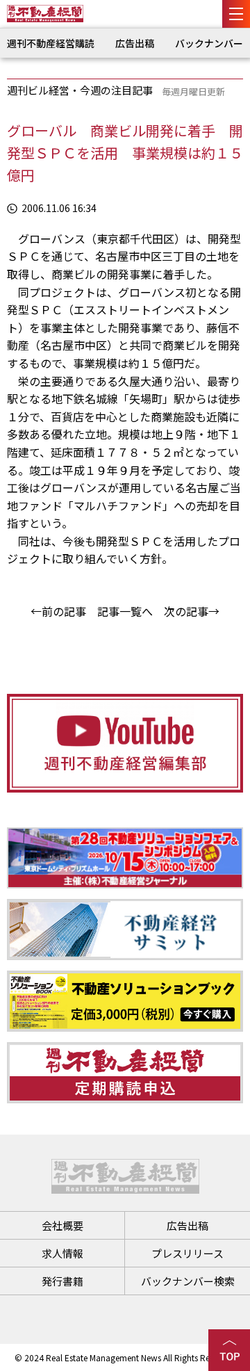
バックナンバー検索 (188, 1281)
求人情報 (62, 1253)
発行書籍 (62, 1281)
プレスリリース (187, 1253)
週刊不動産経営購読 (50, 43)
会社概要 (62, 1225)
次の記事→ (191, 611)
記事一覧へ (125, 611)
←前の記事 (58, 611)
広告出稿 (134, 43)
